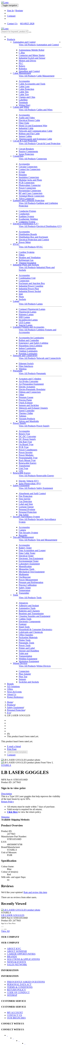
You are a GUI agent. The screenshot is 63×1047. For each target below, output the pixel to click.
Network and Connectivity (25, 355)
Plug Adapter (25, 674)
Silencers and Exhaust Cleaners (33, 408)
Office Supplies (26, 635)
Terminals (23, 102)
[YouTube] (21, 1041)
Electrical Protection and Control (34, 239)
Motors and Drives (27, 60)
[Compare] (5, 929)
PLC (21, 63)
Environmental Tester (29, 561)
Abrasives (23, 603)
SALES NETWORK (17, 964)
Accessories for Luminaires (31, 337)
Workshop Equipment (29, 661)
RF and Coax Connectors (30, 193)
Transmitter (24, 593)
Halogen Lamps (26, 314)
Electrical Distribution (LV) (25, 223)
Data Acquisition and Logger (32, 550)
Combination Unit (27, 278)
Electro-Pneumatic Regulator (32, 389)
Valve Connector (26, 198)
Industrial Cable (26, 128)
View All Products (27, 44)
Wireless (23, 369)
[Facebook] (9, 1036)
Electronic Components (29, 621)
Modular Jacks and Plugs (30, 180)
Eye (9, 712)
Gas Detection (25, 501)
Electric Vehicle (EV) (29, 481)
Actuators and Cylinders (30, 378)
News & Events (14, 692)
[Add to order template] (2, 929)
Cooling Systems (26, 252)
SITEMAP (12, 995)
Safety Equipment (21, 485)
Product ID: (6, 782)
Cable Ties (24, 92)
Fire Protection (25, 496)
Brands (10, 684)
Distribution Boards (28, 234)
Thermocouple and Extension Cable (35, 139)
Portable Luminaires (28, 353)
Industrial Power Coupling (31, 286)
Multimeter (24, 574)
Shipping (5, 817)
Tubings (22, 416)
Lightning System (27, 221)
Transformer (24, 465)
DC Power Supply (27, 439)
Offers (10, 689)
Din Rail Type (25, 442)
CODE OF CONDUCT (18, 992)
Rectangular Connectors (30, 190)
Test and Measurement (23, 537)
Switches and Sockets (29, 682)
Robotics (23, 68)
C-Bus (22, 52)
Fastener (23, 624)
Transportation (25, 656)
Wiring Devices (20, 663)
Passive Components (28, 151)
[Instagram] (27, 1044)
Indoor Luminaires (27, 348)
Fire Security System (28, 532)
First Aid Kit (24, 499)
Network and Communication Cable (35, 131)
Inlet (21, 294)
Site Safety (24, 514)
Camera (22, 530)
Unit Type (23, 468)
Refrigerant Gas (26, 260)
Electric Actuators (27, 386)
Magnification (25, 566)
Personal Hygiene (27, 509)
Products (11, 39)
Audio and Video (27, 117)
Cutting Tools (25, 619)
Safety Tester (25, 587)
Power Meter (25, 242)
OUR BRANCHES (16, 1018)
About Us (11, 694)
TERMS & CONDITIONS (20, 987)
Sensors (22, 679)
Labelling (23, 99)
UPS (21, 471)
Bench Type (24, 434)
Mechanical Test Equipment (32, 571)
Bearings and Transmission (31, 613)
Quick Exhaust (26, 402)
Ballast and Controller (29, 340)
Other (21, 394)
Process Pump (25, 400)
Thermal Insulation (27, 263)
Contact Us (12, 23)
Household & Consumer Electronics (35, 629)
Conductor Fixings (27, 211)
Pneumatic (18, 370)
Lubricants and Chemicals (31, 632)
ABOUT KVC (14, 948)
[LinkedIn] (15, 1039)
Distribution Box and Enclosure (33, 237)
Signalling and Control (29, 71)
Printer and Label (27, 648)
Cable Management (22, 73)
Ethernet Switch (26, 363)
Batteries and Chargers (29, 611)
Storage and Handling (29, 650)
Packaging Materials (28, 637)
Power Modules (26, 455)
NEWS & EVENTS (16, 962)
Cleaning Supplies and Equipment (34, 616)
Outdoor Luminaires (28, 351)
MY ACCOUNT (15, 1012)
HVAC (16, 244)
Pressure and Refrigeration (31, 582)
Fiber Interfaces (26, 366)
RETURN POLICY (16, 990)
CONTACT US (14, 1015)
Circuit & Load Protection (25, 141)
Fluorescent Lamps (27, 312)
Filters (21, 255)
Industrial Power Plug (29, 288)
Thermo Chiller (26, 413)
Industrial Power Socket (30, 291)
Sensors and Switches (29, 405)
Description (6, 793)
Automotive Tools (27, 608)
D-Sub (22, 172)
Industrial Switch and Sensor (32, 58)
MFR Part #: (7, 779)
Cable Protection (26, 89)
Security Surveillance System (26, 516)
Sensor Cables (25, 136)
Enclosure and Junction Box (32, 283)
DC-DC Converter (27, 436)
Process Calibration (28, 585)
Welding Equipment (28, 658)
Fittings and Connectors (30, 392)
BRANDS (12, 956)
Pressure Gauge (26, 397)
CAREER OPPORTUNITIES (21, 954)
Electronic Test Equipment (31, 558)
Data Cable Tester (27, 553)
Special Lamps (25, 325)
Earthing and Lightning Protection (28, 200)
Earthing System (26, 216)
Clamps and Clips (27, 97)
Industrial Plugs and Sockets (26, 264)
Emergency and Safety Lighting (33, 343)
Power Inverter (26, 452)
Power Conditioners (28, 449)
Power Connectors (27, 188)
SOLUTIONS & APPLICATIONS (23, 959)
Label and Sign (26, 504)
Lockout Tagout (26, 506)
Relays (22, 66)
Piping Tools (24, 640)
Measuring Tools (26, 569)
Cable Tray (24, 94)
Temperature (24, 590)
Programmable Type (28, 457)
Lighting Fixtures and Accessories (28, 327)
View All (5, 931)
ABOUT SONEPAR (17, 951)
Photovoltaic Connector (30, 185)
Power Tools (24, 645)
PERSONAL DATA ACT (19, 984)
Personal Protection (28, 512)
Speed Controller (26, 410)
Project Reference (15, 697)
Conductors (24, 214)
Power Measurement (28, 579)
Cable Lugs (24, 86)
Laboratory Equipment (29, 563)
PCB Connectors (26, 182)
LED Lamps (24, 322)
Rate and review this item (35, 892)
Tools (15, 595)
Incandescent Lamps (28, 320)
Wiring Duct (24, 105)
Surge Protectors (26, 154)
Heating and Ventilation (30, 257)
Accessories (24, 81)
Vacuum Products (27, 418)
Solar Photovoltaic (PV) (30, 483)
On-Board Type (26, 444)
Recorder (23, 535)
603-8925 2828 (27, 23)
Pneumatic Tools (26, 642)
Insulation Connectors (29, 177)
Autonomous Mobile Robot (31, 50)
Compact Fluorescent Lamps (32, 309)
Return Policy (7, 801)
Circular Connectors (28, 166)
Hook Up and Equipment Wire (33, 125)
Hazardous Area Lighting (30, 345)
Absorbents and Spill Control (32, 493)
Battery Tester (25, 548)
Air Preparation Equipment (31, 384)
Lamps (16, 301)
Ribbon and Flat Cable (29, 133)
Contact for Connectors (29, 169)
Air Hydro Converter (28, 381)
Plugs (21, 296)
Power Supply (19, 423)
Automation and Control (24, 42)
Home (10, 702)
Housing (23, 174)
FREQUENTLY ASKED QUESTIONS (26, 982)
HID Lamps (24, 317)
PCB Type (24, 447)
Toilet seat (23, 653)
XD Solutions (13, 686)
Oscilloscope (25, 577)
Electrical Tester (26, 556)
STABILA (6, 765)
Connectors (18, 156)
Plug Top (23, 676)
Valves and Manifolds (29, 421)
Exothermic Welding (28, 219)
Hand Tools (24, 627)
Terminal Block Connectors (31, 196)
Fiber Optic (24, 123)
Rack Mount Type (27, 460)
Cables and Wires (21, 107)
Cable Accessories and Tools (32, 84)
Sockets (22, 299)
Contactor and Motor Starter (32, 55)
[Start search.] (30, 32)
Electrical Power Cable (29, 120)
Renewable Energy (27, 463)
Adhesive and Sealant (29, 605)
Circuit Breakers (26, 149)
